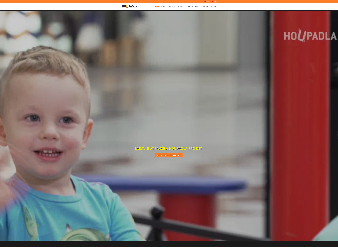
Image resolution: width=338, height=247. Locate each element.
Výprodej (205, 6)
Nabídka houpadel (192, 6)
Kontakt (214, 6)
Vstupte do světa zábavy (169, 155)
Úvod (157, 6)
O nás (163, 6)
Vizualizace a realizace (175, 6)
